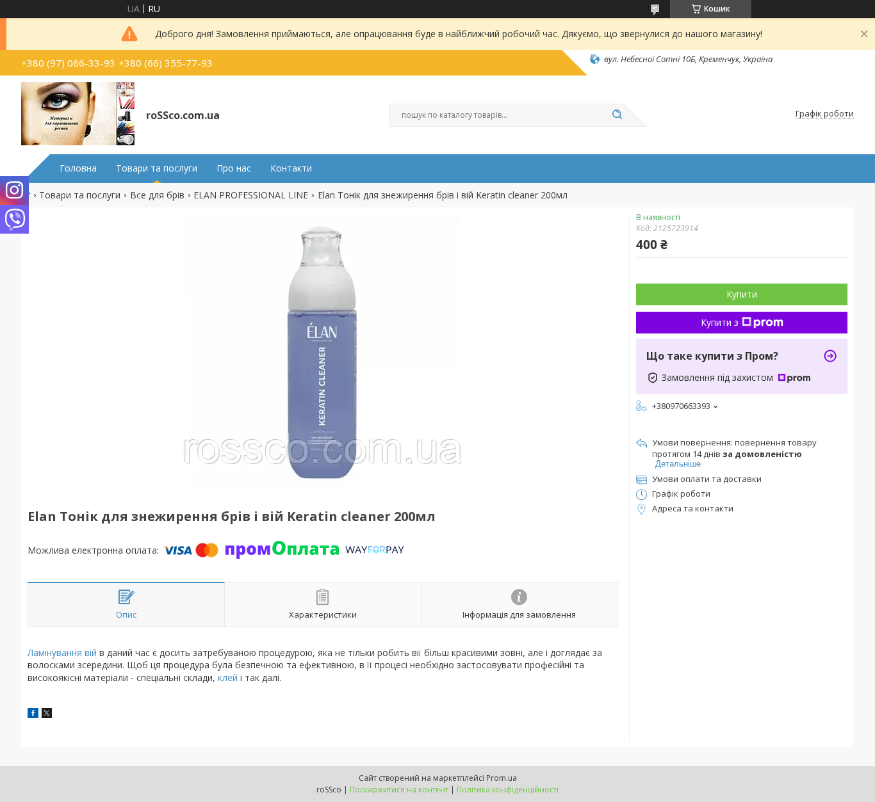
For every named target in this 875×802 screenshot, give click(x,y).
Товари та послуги (156, 168)
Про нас (234, 168)
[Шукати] (617, 115)
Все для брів (157, 195)
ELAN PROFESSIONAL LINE (250, 195)
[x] (47, 715)
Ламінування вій (62, 652)
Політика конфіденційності (508, 789)
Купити (741, 294)
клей (228, 677)
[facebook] (33, 715)
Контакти (291, 168)
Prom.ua (501, 778)
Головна (78, 168)
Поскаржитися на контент (399, 789)
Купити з (720, 322)
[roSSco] (78, 114)
